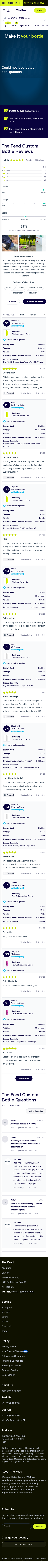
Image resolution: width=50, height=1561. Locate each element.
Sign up (39, 1526)
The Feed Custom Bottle (21, 334)
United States (22, 1544)
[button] (10, 243)
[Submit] (5, 18)
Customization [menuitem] (35, 287)
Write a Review (37, 302)
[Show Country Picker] (19, 3)
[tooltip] (33, 256)
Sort (22, 315)
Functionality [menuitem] (17, 293)
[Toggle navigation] (4, 10)
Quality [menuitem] (9, 287)
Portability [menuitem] (32, 293)
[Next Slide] (44, 243)
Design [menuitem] (21, 287)
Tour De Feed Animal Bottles (22, 896)
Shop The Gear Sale (26, 3)
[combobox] (24, 18)
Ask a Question (37, 1112)
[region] (24, 3)
